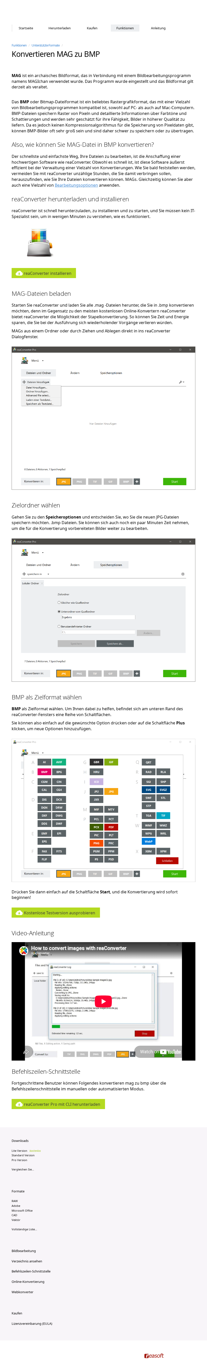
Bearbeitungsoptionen (76, 185)
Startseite (26, 28)
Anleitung (158, 28)
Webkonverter (22, 1292)
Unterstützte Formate (46, 45)
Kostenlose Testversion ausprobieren (59, 913)
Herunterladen (59, 28)
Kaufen (92, 28)
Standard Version (23, 1155)
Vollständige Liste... (24, 1229)
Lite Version (26, 1151)
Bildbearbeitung (24, 1250)
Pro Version (19, 1160)
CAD (14, 1215)
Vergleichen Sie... (23, 1169)
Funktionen (125, 28)
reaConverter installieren (47, 273)
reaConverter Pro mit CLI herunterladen (62, 1104)
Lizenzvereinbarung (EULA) (32, 1323)
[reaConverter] (33, 12)
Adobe (16, 1206)
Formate (18, 1191)
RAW (15, 1201)
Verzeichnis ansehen (27, 1261)
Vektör (16, 1220)
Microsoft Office (22, 1210)
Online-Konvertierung (28, 1281)
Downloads (20, 1140)
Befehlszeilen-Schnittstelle (31, 1271)
